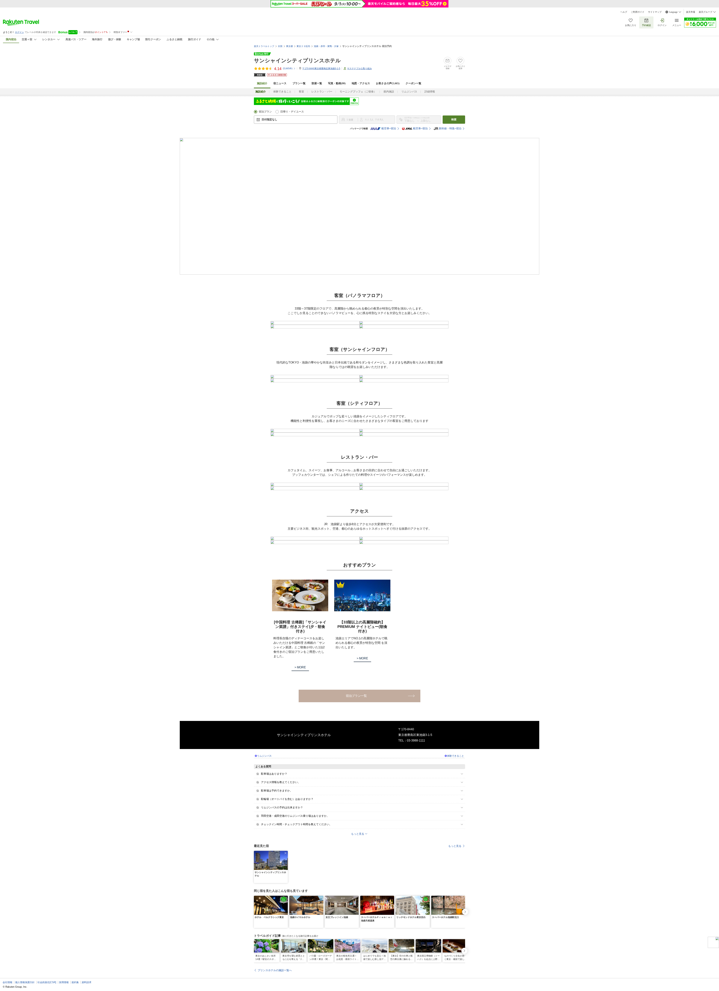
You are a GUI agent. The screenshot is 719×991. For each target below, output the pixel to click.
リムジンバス (409, 91)
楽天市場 (690, 12)
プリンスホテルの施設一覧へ (275, 970)
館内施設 (389, 91)
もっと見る (454, 845)
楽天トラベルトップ (264, 46)
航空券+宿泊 (388, 128)
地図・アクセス (361, 83)
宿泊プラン (265, 111)
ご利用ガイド (637, 12)
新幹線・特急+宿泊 (450, 128)
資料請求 (86, 982)
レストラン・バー (321, 91)
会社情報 (7, 982)
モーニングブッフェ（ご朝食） (358, 91)
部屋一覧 (317, 83)
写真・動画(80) (337, 83)
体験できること (282, 91)
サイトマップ (655, 12)
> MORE (300, 667)
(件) (287, 68)
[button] (285, 853)
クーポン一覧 (413, 83)
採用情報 (64, 982)
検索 (453, 119)
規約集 (75, 982)
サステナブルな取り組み (359, 68)
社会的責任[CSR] (46, 982)
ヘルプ (623, 12)
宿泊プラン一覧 (356, 695)
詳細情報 (429, 91)
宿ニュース (279, 83)
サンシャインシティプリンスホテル (297, 60)
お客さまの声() (388, 83)
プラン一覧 (299, 83)
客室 (301, 91)
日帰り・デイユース (292, 111)
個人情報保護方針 (25, 982)
